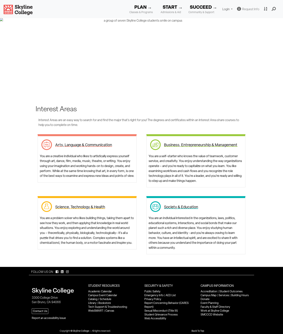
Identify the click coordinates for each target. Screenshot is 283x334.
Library (92, 303)
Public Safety (152, 291)
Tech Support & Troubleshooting (107, 307)
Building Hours (240, 295)
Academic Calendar (100, 291)
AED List (171, 295)
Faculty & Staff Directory (215, 307)
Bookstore (104, 303)
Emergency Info (153, 295)
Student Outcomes (231, 291)
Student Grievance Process (161, 314)
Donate (205, 299)
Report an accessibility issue (49, 318)
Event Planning (210, 303)
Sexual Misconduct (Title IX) (161, 310)
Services (224, 295)
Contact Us (40, 311)
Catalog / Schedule (99, 299)
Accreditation (209, 291)
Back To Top (198, 330)
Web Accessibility (155, 318)
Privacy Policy (152, 299)
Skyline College (81, 330)
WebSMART (95, 310)
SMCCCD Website (212, 314)
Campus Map (208, 295)
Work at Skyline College (215, 310)
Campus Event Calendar (102, 295)
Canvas (109, 310)
